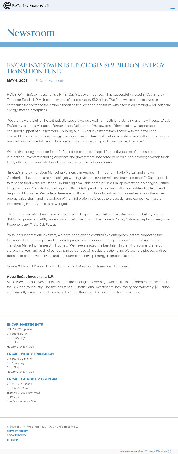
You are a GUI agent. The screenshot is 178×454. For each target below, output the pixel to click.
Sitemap (12, 439)
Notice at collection (128, 451)
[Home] (26, 7)
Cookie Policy (17, 435)
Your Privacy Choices (152, 451)
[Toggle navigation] (172, 7)
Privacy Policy (17, 431)
